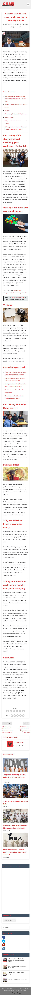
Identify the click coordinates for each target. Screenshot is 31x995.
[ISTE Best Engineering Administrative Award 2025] (5, 967)
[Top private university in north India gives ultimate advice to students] (15, 765)
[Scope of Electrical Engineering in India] (15, 791)
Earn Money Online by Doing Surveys (16, 114)
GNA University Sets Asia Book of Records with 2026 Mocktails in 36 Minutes (16, 960)
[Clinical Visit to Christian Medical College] (5, 974)
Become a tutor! (9, 117)
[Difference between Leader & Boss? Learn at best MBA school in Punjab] (15, 840)
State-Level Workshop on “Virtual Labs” (18, 979)
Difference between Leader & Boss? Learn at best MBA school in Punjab (14, 852)
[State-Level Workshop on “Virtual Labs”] (5, 980)
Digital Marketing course (18, 297)
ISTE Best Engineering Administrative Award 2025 (17, 967)
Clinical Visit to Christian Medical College (16, 973)
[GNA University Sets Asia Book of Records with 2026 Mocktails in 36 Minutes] (5, 960)
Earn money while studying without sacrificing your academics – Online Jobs (15, 98)
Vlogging (7, 110)
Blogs (12, 27)
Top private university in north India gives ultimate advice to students (14, 777)
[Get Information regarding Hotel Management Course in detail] (15, 816)
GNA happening (14, 24)
